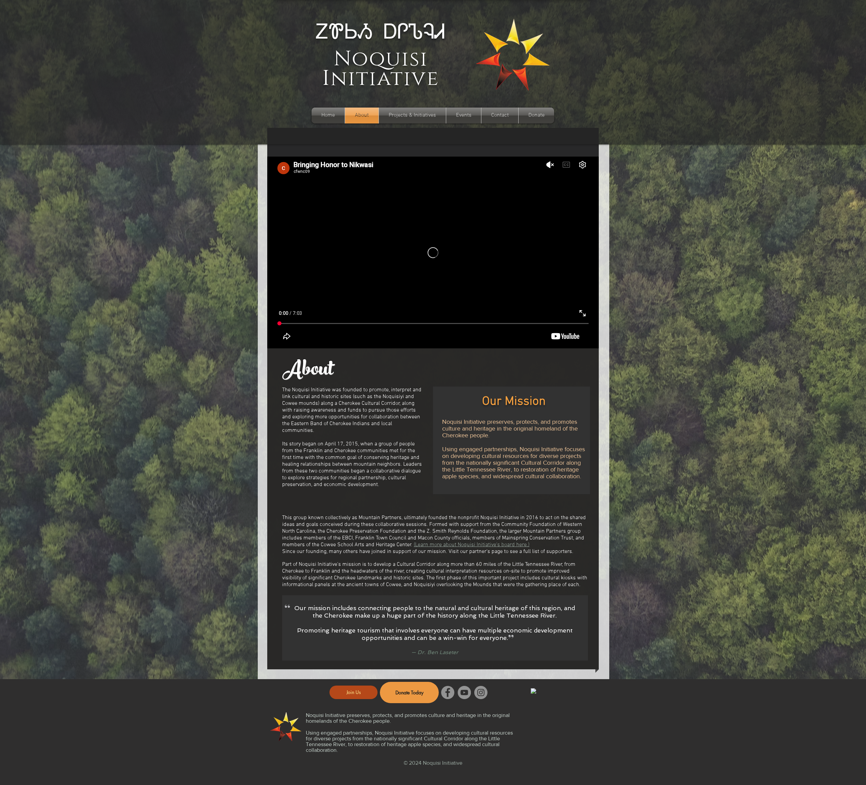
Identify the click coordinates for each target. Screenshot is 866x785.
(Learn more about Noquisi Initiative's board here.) (471, 544)
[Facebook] (447, 692)
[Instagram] (480, 692)
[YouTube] (464, 692)
